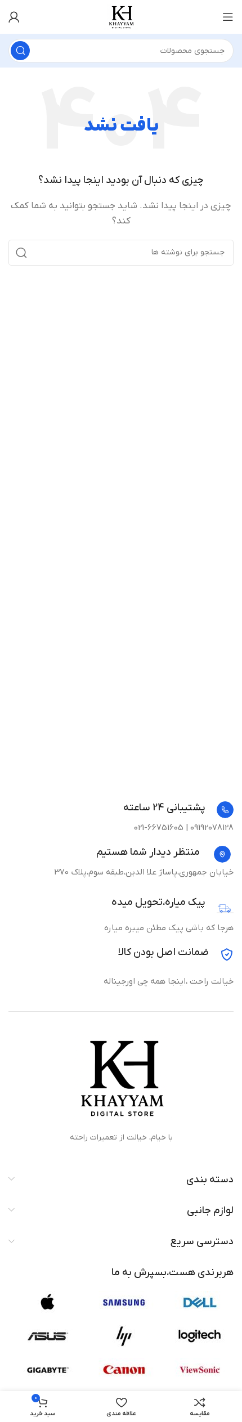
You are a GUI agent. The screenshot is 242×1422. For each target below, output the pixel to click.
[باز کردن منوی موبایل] (228, 17)
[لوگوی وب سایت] (120, 16)
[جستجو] (20, 50)
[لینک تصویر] (121, 1077)
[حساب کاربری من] (14, 17)
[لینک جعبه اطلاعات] (178, 809)
